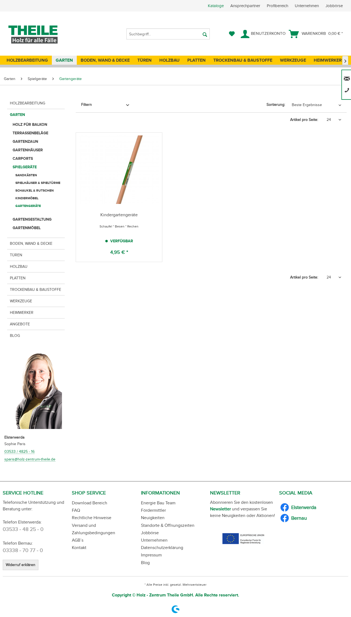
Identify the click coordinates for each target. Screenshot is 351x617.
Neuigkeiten (153, 517)
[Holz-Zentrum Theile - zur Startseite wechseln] (42, 34)
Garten (17, 114)
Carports (23, 158)
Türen (16, 255)
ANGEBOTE (20, 324)
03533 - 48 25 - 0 (23, 529)
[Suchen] (205, 34)
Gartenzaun (25, 141)
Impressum (151, 555)
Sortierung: (276, 105)
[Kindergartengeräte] (119, 169)
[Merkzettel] (231, 34)
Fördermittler (153, 510)
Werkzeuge (21, 301)
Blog (15, 336)
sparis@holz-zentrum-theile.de (29, 459)
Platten (18, 278)
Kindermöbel (26, 198)
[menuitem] (279, 5)
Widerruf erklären (20, 565)
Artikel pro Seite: (304, 120)
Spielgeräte (25, 167)
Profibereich (278, 6)
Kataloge (216, 6)
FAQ (76, 510)
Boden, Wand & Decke (31, 243)
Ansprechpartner (245, 6)
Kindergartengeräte (119, 214)
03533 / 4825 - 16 (19, 452)
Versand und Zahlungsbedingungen (93, 529)
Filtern (86, 105)
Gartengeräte (28, 206)
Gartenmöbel (27, 228)
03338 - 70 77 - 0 (23, 550)
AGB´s (77, 540)
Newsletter (220, 509)
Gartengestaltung (32, 219)
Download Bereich (89, 503)
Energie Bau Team (158, 503)
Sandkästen (26, 175)
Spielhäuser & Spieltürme (37, 183)
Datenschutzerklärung (162, 547)
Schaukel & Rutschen (34, 190)
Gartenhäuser (28, 150)
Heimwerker (21, 313)
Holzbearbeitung (27, 103)
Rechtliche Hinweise (91, 517)
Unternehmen (307, 6)
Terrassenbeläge (30, 133)
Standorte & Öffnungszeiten (167, 525)
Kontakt (79, 547)
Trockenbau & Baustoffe (35, 290)
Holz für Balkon (30, 124)
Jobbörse (334, 6)
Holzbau (18, 267)
